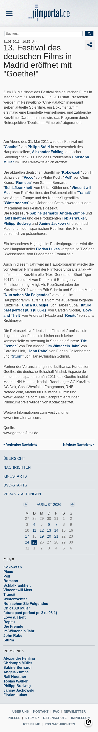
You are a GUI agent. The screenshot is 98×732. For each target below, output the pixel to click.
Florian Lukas (48, 249)
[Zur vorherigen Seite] (25, 504)
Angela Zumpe (72, 213)
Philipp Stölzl (39, 147)
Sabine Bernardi (44, 213)
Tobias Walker (74, 218)
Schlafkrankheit (18, 188)
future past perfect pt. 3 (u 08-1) (30, 613)
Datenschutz (55, 718)
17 (27, 536)
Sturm (17, 356)
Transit (84, 193)
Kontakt (41, 711)
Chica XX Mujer (35, 305)
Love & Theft (14, 617)
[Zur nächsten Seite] (72, 504)
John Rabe (37, 351)
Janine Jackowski (54, 223)
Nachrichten (17, 467)
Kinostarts (15, 476)
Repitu (71, 315)
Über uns (20, 711)
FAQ (56, 711)
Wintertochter (16, 203)
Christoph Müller (17, 663)
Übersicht (14, 458)
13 (49, 530)
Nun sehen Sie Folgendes (27, 295)
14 (56, 530)
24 (27, 542)
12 (42, 530)
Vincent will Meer (17, 590)
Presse (14, 718)
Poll (67, 177)
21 (56, 536)
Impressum (80, 718)
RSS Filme (31, 724)
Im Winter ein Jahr (63, 346)
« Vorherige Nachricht (20, 444)
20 (49, 536)
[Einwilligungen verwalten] (88, 722)
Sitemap (32, 718)
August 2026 (49, 505)
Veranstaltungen (22, 494)
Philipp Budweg (17, 223)
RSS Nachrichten (59, 724)
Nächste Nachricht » (79, 444)
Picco (29, 177)
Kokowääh (71, 172)
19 (42, 536)
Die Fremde (13, 626)
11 (34, 530)
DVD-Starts (15, 485)
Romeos (23, 183)
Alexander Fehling (48, 152)
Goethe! (11, 147)
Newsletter (75, 711)
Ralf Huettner (14, 218)
